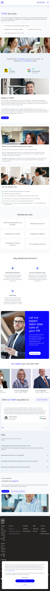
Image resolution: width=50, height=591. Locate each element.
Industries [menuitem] (25, 528)
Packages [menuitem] (25, 526)
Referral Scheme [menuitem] (45, 533)
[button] (2, 427)
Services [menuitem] (11, 526)
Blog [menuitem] (34, 526)
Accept (25, 580)
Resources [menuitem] (35, 528)
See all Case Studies (42, 399)
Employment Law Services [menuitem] (14, 531)
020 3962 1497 (4, 555)
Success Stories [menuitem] (27, 531)
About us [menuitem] (43, 526)
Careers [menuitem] (43, 528)
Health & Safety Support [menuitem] (14, 533)
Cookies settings (25, 577)
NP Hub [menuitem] (35, 531)
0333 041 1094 (4, 539)
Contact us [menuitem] (43, 531)
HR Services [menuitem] (11, 528)
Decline (25, 584)
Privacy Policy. (12, 570)
